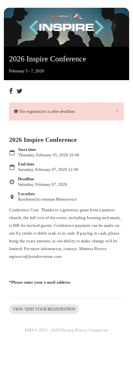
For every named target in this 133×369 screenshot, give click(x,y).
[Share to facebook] (12, 88)
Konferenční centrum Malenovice (47, 199)
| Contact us (97, 330)
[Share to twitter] (19, 88)
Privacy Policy (74, 330)
